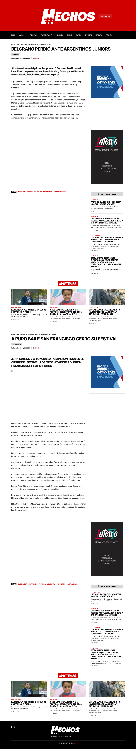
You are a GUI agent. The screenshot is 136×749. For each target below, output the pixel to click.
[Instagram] (15, 727)
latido (75, 743)
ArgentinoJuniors (25, 192)
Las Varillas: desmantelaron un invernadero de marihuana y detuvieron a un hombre (107, 239)
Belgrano (38, 192)
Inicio (13, 44)
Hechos (38, 58)
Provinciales (95, 200)
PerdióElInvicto (60, 192)
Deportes (19, 44)
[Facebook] (11, 727)
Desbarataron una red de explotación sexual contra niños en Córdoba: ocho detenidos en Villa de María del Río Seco (106, 262)
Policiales (94, 216)
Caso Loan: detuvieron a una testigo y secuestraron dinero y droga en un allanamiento (107, 221)
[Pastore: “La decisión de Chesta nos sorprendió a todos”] (29, 297)
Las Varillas (95, 235)
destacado (47, 192)
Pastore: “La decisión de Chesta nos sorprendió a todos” (106, 203)
